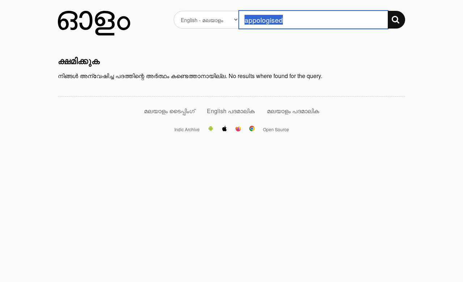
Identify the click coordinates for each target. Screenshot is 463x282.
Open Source (276, 129)
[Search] (396, 20)
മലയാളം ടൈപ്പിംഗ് (169, 111)
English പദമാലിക (231, 111)
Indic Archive (187, 129)
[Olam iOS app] (224, 129)
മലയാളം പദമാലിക (293, 111)
